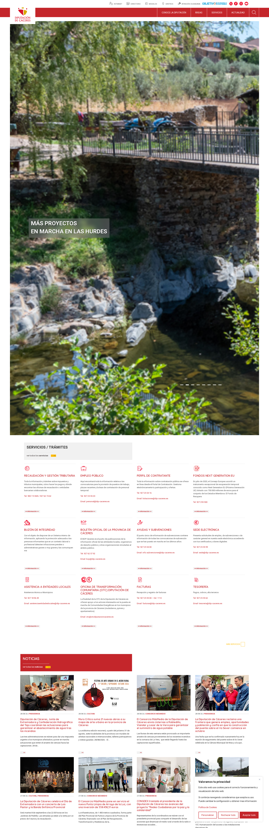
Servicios (217, 12)
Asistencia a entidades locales (47, 587)
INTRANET (118, 4)
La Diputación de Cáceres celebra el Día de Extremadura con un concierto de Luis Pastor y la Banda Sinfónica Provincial (46, 804)
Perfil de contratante (153, 475)
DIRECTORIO (135, 4)
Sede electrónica (206, 530)
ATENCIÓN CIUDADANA (191, 4)
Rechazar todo (228, 815)
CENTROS (169, 4)
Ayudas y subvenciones (154, 530)
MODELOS (153, 4)
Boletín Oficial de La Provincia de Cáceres (105, 531)
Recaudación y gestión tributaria (49, 475)
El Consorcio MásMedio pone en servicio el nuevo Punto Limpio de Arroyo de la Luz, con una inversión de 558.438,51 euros (104, 804)
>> (55, 456)
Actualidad (238, 12)
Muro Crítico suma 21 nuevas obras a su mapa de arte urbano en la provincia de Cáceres (102, 722)
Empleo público (91, 475)
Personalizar (207, 815)
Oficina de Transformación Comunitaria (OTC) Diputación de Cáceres (104, 590)
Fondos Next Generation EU (213, 475)
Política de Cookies (207, 807)
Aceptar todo (249, 815)
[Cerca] (259, 779)
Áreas (198, 12)
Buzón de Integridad (39, 530)
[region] (228, 799)
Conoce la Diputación (174, 12)
